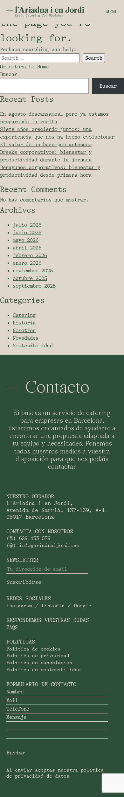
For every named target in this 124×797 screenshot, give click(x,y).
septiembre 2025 (34, 286)
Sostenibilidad (33, 346)
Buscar (8, 74)
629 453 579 (35, 538)
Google (82, 606)
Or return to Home (24, 67)
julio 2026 (27, 225)
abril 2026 (27, 248)
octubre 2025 (30, 278)
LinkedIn (53, 606)
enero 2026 (27, 263)
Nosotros (24, 330)
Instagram (19, 606)
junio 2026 (27, 232)
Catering (24, 315)
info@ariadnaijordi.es (49, 545)
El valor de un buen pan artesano (46, 144)
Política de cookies (33, 649)
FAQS (12, 627)
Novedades (25, 338)
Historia (24, 323)
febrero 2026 (30, 255)
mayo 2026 (25, 240)
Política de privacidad (37, 655)
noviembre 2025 (33, 271)
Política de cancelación (39, 662)
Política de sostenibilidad (43, 669)
